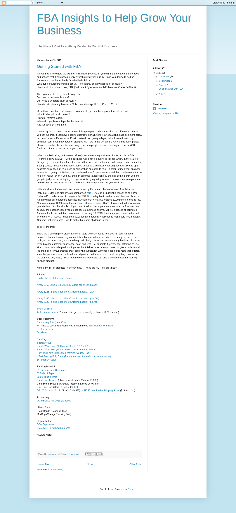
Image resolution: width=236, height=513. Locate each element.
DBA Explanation (46, 424)
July (161, 94)
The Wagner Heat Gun (101, 325)
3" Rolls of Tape (45, 373)
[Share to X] (94, 454)
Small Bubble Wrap (47, 380)
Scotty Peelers (45, 329)
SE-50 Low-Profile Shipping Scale (101, 390)
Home (90, 464)
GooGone (42, 332)
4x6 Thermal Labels (47, 312)
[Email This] (86, 454)
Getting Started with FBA (59, 66)
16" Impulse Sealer (47, 359)
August (162, 85)
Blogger (131, 489)
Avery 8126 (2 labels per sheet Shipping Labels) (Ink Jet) (67, 301)
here (89, 193)
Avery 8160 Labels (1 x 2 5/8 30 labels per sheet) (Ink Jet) (68, 298)
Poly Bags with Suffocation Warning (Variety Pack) (64, 353)
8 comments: (75, 454)
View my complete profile (165, 113)
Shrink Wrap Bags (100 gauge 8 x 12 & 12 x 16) (62, 346)
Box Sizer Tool (45, 387)
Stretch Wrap (44, 342)
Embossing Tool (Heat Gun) (51, 322)
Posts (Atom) (57, 469)
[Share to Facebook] (97, 454)
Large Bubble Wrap (47, 376)
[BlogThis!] (90, 454)
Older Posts (135, 464)
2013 (159, 73)
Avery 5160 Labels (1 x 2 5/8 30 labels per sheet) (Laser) (67, 285)
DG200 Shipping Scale (49, 390)
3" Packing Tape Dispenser (51, 370)
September (165, 81)
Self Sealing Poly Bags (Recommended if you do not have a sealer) (75, 356)
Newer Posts (44, 464)
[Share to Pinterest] (101, 454)
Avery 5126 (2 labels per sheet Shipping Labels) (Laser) (66, 291)
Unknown (161, 108)
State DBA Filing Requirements (53, 428)
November (164, 76)
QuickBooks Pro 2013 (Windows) (54, 400)
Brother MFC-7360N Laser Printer (54, 278)
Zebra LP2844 (44, 308)
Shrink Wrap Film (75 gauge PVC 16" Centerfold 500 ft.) (66, 349)
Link (76, 387)
